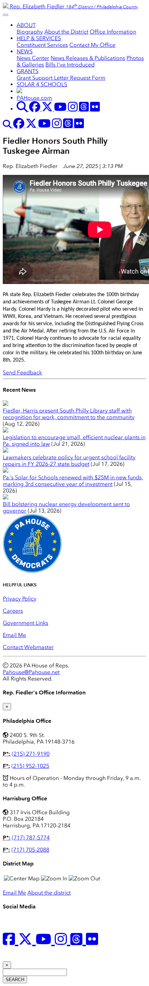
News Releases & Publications (88, 58)
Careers (13, 610)
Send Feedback (22, 372)
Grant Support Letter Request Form (61, 77)
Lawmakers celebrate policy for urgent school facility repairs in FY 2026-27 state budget (69, 460)
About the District (66, 31)
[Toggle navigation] (5, 15)
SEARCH (15, 979)
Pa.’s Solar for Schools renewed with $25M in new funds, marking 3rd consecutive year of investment (73, 480)
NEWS (25, 51)
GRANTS (27, 71)
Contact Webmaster (28, 647)
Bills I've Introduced (70, 64)
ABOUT (26, 25)
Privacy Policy (19, 598)
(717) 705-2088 (30, 849)
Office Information (113, 31)
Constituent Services (42, 45)
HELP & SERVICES (39, 38)
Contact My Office (92, 45)
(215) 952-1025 (30, 766)
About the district (49, 892)
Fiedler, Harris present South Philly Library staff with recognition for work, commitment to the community (68, 413)
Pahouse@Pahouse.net (31, 672)
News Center (33, 58)
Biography (30, 31)
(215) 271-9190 (31, 753)
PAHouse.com (34, 98)
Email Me (14, 635)
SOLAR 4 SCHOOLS (42, 84)
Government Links (25, 623)
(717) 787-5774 (31, 837)
